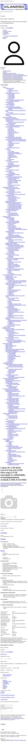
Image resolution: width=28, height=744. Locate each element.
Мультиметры (11, 323)
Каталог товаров (4, 84)
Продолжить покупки (5, 740)
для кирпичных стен (12, 427)
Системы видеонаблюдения (12, 374)
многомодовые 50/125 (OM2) (14, 205)
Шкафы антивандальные (11, 243)
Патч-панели (8, 160)
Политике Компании (15, 718)
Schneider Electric (9, 421)
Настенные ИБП (12, 358)
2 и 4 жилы (10, 105)
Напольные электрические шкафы (16, 245)
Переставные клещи (12, 308)
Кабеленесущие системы (8, 328)
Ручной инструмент (10, 307)
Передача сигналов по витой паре (15, 366)
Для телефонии (11, 173)
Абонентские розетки (10, 201)
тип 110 (10, 146)
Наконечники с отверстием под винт (16, 395)
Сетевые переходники (13, 401)
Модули (10, 183)
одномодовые (11, 189)
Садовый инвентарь (10, 325)
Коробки (10, 433)
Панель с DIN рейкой (13, 264)
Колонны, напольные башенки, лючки (16, 341)
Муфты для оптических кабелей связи (16, 194)
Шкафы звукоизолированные (14, 236)
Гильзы (10, 397)
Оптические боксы (10, 195)
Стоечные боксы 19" (13, 200)
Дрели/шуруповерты (13, 291)
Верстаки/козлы (9, 275)
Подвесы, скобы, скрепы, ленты (15, 447)
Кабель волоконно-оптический (12, 92)
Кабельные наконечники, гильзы (13, 391)
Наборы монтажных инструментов (16, 312)
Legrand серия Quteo (12, 415)
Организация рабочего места (12, 118)
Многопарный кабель (13, 90)
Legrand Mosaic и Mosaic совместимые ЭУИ (15, 428)
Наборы (10, 288)
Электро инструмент (10, 284)
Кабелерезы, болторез (13, 310)
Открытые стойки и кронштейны (13, 247)
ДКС (7, 419)
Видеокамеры (11, 376)
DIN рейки (10, 405)
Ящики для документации (14, 265)
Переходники (11, 133)
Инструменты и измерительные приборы (12, 274)
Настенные (10, 162)
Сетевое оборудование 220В (12, 399)
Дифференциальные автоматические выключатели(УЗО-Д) (16, 411)
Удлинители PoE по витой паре (15, 365)
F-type (9, 150)
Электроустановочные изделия (10, 413)
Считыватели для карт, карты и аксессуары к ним (15, 370)
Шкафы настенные (10, 217)
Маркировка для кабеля (13, 464)
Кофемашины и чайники (11, 277)
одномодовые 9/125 (12, 212)
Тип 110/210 (11, 172)
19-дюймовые (11, 219)
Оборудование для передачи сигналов (14, 364)
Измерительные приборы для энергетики (17, 320)
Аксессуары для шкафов (13, 221)
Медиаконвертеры (10, 379)
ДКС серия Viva (11, 420)
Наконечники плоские (13, 394)
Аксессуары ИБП (12, 355)
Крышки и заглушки (12, 181)
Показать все (11, 136)
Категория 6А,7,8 (12, 131)
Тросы (9, 449)
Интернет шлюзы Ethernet (14, 384)
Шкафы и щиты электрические (13, 244)
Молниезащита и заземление (12, 390)
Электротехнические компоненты (10, 388)
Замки (9, 373)
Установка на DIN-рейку (13, 178)
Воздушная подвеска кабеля (12, 446)
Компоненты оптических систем (10, 187)
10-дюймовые (11, 218)
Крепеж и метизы (10, 441)
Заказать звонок (4, 25)
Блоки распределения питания (12, 222)
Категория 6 (11, 130)
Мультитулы (11, 313)
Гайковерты (11, 287)
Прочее (10, 272)
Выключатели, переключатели (15, 430)
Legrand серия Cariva (13, 416)
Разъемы (8, 148)
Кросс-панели (9, 171)
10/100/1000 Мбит (12, 387)
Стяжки (10, 457)
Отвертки (10, 293)
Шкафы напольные (10, 231)
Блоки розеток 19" (12, 226)
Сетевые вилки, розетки (13, 400)
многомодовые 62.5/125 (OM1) (15, 204)
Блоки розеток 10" (12, 223)
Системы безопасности (8, 363)
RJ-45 (9, 158)
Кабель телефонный (10, 104)
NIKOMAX (10, 175)
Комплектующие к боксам (14, 197)
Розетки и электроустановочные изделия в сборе (16, 423)
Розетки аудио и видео (13, 435)
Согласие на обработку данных (7, 697)
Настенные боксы (12, 198)
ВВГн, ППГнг (11, 103)
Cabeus (5, 526)
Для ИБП (10, 322)
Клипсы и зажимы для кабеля (14, 456)
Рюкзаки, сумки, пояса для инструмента (17, 280)
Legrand (7, 414)
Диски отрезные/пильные (14, 300)
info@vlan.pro (4, 654)
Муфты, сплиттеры (10, 124)
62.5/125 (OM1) (11, 97)
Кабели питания (12, 225)
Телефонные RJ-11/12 (13, 157)
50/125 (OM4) (11, 96)
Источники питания (7, 343)
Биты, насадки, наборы (13, 298)
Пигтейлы (8, 211)
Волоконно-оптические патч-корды (13, 202)
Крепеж (10, 260)
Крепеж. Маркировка (8, 439)
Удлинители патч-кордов (13, 143)
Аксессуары (11, 224)
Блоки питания (9, 344)
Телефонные (11, 134)
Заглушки (10, 127)
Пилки (9, 301)
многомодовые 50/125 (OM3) (14, 207)
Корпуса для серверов (13, 259)
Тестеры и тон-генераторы (14, 324)
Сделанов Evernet (2, 692)
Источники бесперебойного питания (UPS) (15, 351)
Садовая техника (9, 278)
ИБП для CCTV (9, 346)
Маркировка (8, 462)
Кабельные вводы (12, 454)
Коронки (10, 302)
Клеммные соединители (13, 406)
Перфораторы (11, 292)
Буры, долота (11, 299)
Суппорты (10, 436)
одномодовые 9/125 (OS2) (14, 203)
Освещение (10, 263)
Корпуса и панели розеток (14, 185)
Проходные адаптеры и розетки (13, 188)
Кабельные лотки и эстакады (12, 337)
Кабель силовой (9, 102)
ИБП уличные (9, 348)
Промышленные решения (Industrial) (14, 176)
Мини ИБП (10, 359)
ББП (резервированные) (11, 345)
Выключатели (11, 422)
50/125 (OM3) (11, 95)
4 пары (9, 91)
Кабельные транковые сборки (12, 209)
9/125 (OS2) (10, 98)
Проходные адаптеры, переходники (14, 137)
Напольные (10, 256)
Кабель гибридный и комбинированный (15, 99)
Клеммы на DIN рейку (13, 407)
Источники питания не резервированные (15, 349)
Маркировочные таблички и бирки (16, 463)
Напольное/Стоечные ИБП (14, 356)
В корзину (3, 518)
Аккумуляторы (9, 362)
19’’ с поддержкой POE (13, 161)
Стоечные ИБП (11, 353)
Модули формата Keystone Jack (12, 126)
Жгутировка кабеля (12, 459)
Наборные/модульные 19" (14, 165)
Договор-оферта (4, 699)
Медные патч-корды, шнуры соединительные (16, 139)
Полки (9, 271)
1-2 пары (10, 89)
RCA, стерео (11, 151)
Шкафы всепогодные (10, 253)
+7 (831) (9, 27)
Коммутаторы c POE (12, 386)
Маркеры (8, 440)
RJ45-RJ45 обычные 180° (13, 147)
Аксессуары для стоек (13, 249)
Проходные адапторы (13, 182)
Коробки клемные (12, 179)
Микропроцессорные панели (14, 261)
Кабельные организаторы (14, 266)
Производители (6, 675)
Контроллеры (11, 372)
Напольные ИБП (12, 352)
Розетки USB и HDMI (13, 434)
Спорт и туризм (6, 327)
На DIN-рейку (11, 357)
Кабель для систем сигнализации (13, 106)
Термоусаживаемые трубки (14, 455)
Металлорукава (11, 331)
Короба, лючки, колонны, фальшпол (14, 339)
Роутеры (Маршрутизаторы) (12, 383)
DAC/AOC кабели (12, 210)
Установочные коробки (11, 426)
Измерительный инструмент (14, 321)
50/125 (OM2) (11, 94)
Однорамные (11, 251)
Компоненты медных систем (9, 117)
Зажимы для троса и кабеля (14, 448)
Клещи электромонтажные (14, 309)
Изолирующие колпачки (13, 152)
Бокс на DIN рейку (12, 196)
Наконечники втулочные (13, 398)
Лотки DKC (11, 338)
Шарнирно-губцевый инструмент (15, 315)
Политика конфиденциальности (8, 695)
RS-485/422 (10, 112)
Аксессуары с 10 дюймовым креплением (15, 268)
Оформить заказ (22, 740)
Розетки (7, 168)
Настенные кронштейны (13, 250)
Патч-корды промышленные (14, 180)
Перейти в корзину (14, 740)
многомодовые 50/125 (13, 214)
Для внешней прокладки (13, 101)
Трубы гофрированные (13, 332)
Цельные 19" (11, 164)
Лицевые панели (12, 123)
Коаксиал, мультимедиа (13, 132)
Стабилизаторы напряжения (12, 350)
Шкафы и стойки (7, 216)
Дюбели (10, 443)
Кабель (4, 87)
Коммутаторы (9, 385)
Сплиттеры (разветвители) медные (16, 125)
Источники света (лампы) (14, 404)
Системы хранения (10, 279)
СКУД (7, 367)
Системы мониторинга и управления (16, 242)
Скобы (9, 442)
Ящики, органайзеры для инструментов (17, 281)
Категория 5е (11, 129)
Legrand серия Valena (13, 418)
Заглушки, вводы (12, 432)
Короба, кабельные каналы (14, 342)
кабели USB (11, 144)
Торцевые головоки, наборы (14, 303)
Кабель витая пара (10, 88)
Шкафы (10, 167)
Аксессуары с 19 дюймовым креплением (15, 258)
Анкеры (10, 444)
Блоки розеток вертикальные (14, 228)
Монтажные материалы (11, 450)
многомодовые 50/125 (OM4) (14, 208)
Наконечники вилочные (13, 393)
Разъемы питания (12, 155)
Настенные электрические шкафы (15, 246)
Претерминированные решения (13, 174)
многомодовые (11, 190)
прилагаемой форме (5, 718)
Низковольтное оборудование (12, 402)
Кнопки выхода (11, 371)
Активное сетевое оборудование (10, 378)
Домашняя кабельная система (12, 166)
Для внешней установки (13, 169)
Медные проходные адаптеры (15, 138)
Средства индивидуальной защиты (13, 282)
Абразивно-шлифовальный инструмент (17, 305)
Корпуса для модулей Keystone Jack (16, 122)
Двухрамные (11, 252)
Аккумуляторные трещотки (14, 289)
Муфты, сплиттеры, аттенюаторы (13, 192)
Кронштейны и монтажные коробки (16, 377)
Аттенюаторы (11, 193)
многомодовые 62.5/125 (13, 215)
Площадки (10, 458)
